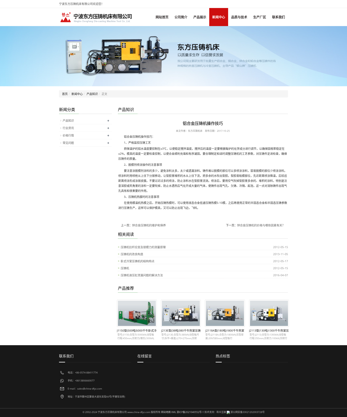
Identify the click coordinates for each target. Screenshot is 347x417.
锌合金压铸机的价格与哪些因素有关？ (261, 225)
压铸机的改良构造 (132, 254)
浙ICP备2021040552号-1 (190, 412)
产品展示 (199, 17)
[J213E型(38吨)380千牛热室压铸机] (181, 313)
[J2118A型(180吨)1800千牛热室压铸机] (225, 313)
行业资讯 (68, 128)
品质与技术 (239, 17)
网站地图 (166, 412)
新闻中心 (218, 17)
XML (173, 412)
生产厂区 (259, 17)
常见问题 (68, 143)
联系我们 (278, 17)
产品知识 (92, 94)
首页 (65, 94)
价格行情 (68, 135)
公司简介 (181, 17)
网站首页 (162, 17)
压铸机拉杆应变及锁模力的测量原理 (143, 247)
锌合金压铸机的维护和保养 (149, 225)
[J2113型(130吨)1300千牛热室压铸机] (269, 313)
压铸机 (125, 268)
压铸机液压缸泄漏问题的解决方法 (142, 275)
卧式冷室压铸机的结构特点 (137, 261)
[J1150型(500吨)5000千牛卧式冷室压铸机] (137, 313)
